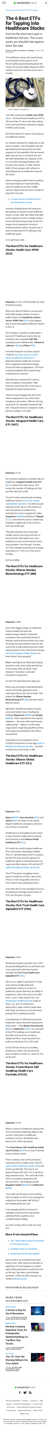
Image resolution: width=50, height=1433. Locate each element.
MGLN (25, 1185)
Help (41, 1401)
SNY (15, 820)
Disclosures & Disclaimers (22, 1404)
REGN (28, 715)
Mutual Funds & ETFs (19, 10)
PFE (32, 345)
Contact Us (34, 1401)
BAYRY (15, 817)
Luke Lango (18, 1367)
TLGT (8, 519)
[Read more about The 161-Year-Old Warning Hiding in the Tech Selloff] (37, 1357)
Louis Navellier (19, 1347)
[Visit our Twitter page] (25, 1392)
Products (25, 1401)
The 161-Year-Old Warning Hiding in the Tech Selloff (17, 1360)
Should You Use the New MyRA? (25, 1253)
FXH (22, 976)
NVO (36, 817)
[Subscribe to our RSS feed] (30, 1392)
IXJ (23, 842)
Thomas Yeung (18, 1317)
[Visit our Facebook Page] (20, 1392)
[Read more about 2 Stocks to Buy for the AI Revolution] (37, 1310)
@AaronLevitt (21, 1279)
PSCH (23, 1150)
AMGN (9, 718)
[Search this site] (46, 2)
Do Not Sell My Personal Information (29, 1407)
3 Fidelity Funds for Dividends (23, 1249)
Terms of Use (37, 1410)
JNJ (17, 345)
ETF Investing (33, 10)
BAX (8, 1029)
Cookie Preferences (24, 1410)
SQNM (20, 516)
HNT (27, 1029)
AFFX (8, 1188)
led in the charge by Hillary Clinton (21, 653)
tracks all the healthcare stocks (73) (22, 1166)
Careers (9, 1404)
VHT (8, 485)
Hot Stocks (9, 1353)
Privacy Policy (38, 1404)
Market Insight (11, 1307)
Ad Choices (11, 1407)
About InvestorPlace (13, 1401)
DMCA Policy (24, 1414)
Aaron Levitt (12, 50)
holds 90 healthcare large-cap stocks (23, 867)
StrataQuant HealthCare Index (19, 1001)
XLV (8, 118)
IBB (26, 699)
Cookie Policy (11, 1410)
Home (8, 10)
